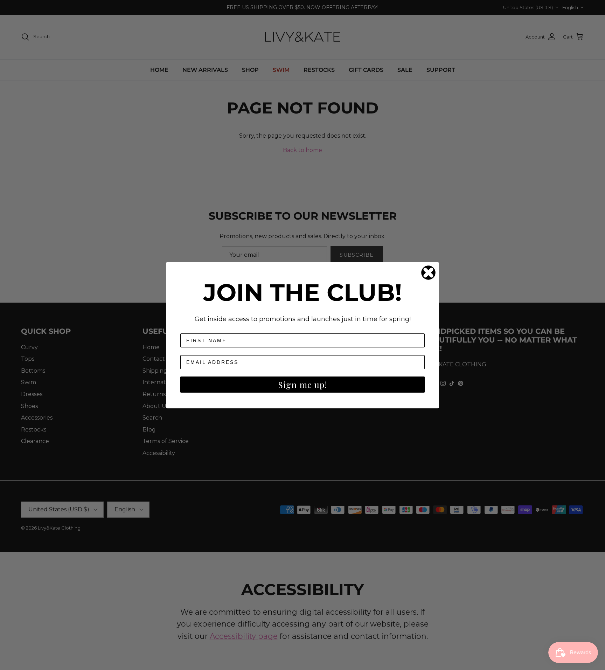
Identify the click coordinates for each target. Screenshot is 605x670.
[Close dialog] (428, 273)
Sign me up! (302, 384)
